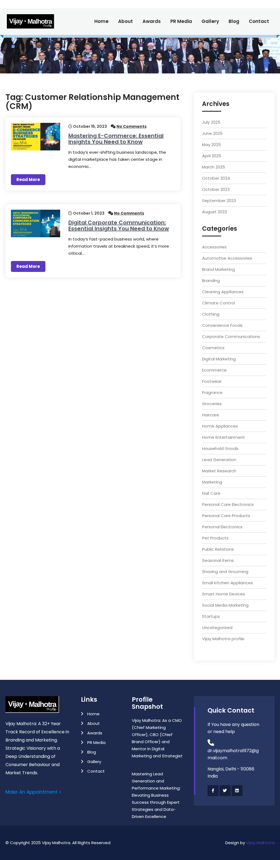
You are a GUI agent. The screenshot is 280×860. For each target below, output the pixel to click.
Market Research (219, 471)
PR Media (181, 21)
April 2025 (211, 156)
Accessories (214, 247)
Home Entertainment (223, 437)
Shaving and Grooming (225, 571)
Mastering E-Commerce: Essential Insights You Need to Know (116, 139)
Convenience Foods (222, 325)
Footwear (211, 381)
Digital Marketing (219, 359)
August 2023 (214, 212)
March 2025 (213, 167)
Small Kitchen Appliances (227, 583)
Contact (259, 21)
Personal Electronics (222, 527)
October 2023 (216, 189)
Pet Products (215, 538)
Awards (151, 21)
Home (101, 21)
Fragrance (212, 392)
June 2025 (212, 133)
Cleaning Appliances (223, 292)
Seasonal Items (218, 560)
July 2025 (211, 122)
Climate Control (218, 303)
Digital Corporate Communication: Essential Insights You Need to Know (118, 225)
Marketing (212, 482)
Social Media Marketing (225, 605)
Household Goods (220, 448)
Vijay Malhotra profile (223, 639)
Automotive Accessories (227, 258)
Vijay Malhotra (260, 843)
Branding (211, 280)
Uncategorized (217, 627)
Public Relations (218, 549)
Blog (234, 21)
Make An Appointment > (33, 792)
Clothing (210, 314)
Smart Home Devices (223, 594)
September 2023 (219, 200)
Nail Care (211, 493)
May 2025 (211, 144)
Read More (28, 179)
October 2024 (216, 178)
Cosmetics (213, 348)
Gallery (210, 21)
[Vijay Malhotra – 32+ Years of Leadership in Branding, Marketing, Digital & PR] (33, 21)
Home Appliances (220, 426)
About (125, 21)
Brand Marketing (218, 269)
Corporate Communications (231, 336)
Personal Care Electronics (228, 504)
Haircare (210, 415)
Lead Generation (219, 459)
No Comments (131, 126)
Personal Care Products (226, 515)
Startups (211, 616)
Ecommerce (214, 370)
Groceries (212, 404)
